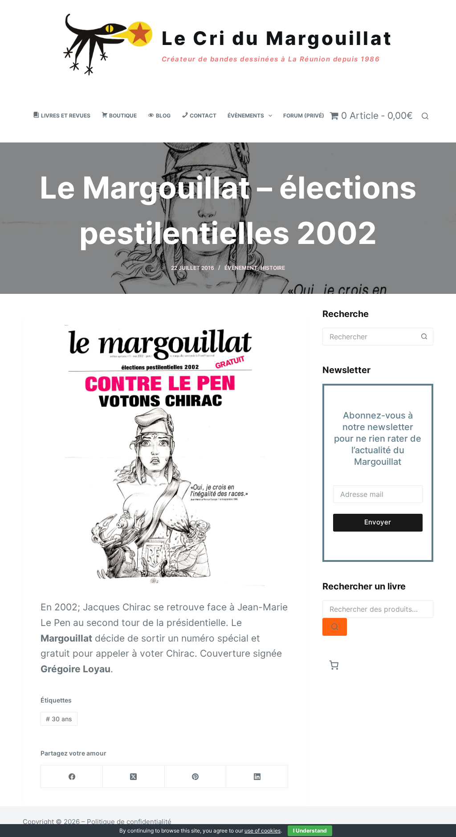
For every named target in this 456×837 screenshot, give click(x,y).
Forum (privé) (303, 115)
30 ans (59, 719)
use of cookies (262, 830)
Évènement (240, 267)
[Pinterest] (196, 776)
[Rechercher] (425, 116)
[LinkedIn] (257, 776)
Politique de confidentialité (129, 821)
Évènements (246, 115)
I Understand (310, 830)
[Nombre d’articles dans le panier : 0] (334, 665)
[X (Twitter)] (134, 776)
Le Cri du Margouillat (277, 38)
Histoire (273, 267)
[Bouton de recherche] (424, 336)
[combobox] (369, 336)
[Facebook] (72, 776)
